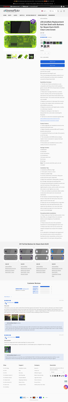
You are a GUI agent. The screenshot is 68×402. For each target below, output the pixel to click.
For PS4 (5, 372)
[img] (7, 300)
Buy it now (52, 65)
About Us (36, 368)
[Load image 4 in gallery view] (25, 56)
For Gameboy (6, 387)
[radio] (41, 42)
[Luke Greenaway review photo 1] (7, 349)
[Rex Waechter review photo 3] (22, 317)
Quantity (42, 50)
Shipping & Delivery (23, 380)
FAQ (20, 370)
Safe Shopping (22, 375)
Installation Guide (22, 368)
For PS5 (5, 370)
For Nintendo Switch (7, 377)
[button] (44, 11)
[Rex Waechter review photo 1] (7, 317)
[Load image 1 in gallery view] (9, 56)
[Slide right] (35, 56)
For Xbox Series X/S (7, 382)
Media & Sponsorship (38, 375)
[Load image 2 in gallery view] (14, 56)
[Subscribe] (63, 372)
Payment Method (22, 377)
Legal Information (38, 377)
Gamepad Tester (22, 384)
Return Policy (21, 382)
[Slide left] (4, 56)
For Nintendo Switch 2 (7, 375)
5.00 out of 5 (26, 288)
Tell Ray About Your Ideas (39, 384)
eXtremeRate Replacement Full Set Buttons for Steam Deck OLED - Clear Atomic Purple (26, 270)
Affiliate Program (38, 372)
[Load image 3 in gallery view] (20, 56)
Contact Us (36, 370)
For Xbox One (6, 384)
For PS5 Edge (6, 368)
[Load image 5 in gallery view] (31, 56)
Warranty (21, 372)
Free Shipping (43, 34)
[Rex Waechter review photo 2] (15, 317)
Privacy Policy (37, 382)
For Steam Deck (6, 380)
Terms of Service (37, 380)
